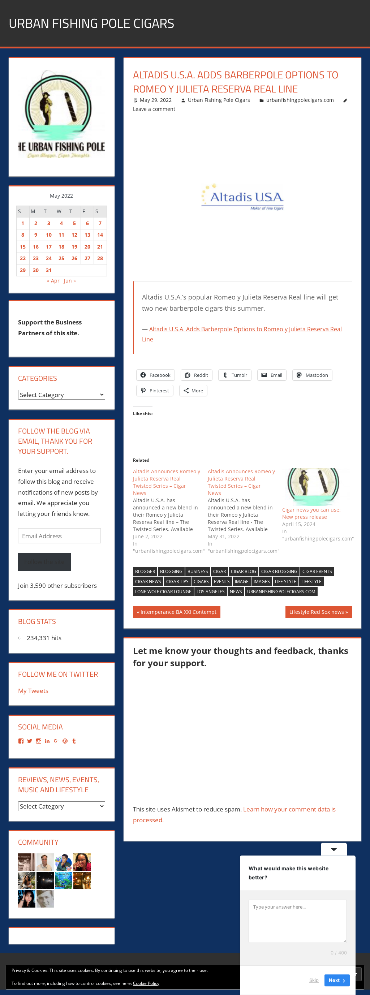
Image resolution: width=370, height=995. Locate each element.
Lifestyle (311, 581)
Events (222, 581)
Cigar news (148, 581)
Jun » (70, 280)
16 (36, 246)
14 (100, 234)
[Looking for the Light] (26, 880)
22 (23, 258)
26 (74, 258)
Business (198, 571)
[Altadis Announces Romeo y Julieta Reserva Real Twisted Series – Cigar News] (170, 511)
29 (23, 270)
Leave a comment (154, 108)
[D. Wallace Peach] (63, 880)
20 (87, 246)
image (242, 581)
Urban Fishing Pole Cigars (92, 23)
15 (23, 246)
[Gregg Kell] (45, 861)
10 (49, 234)
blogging (171, 571)
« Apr (53, 280)
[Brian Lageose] (26, 861)
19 (74, 246)
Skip (314, 980)
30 (36, 270)
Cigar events (317, 571)
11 (61, 234)
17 (49, 246)
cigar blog (243, 571)
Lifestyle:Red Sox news (316, 613)
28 (100, 258)
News (236, 592)
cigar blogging (279, 571)
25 (61, 258)
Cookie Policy (146, 983)
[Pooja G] (26, 898)
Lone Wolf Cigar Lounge (163, 592)
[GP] (45, 898)
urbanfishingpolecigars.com (300, 99)
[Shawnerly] (82, 861)
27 (87, 258)
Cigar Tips (177, 581)
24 (49, 258)
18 (61, 246)
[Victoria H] (82, 880)
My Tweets (33, 690)
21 (100, 246)
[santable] (45, 880)
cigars (201, 581)
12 (74, 234)
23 (36, 258)
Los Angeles (211, 592)
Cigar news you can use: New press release (311, 513)
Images (262, 581)
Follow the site (44, 561)
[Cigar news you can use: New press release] (316, 487)
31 (49, 270)
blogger (145, 571)
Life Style (285, 581)
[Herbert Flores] (63, 861)
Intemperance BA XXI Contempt (178, 613)
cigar (219, 571)
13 (87, 234)
